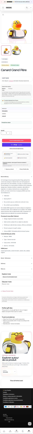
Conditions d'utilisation (8, 402)
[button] (30, 7)
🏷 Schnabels (5, 59)
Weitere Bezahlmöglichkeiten (16, 148)
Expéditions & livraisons (8, 394)
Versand (11, 80)
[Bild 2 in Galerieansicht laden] (16, 50)
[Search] (27, 7)
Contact (5, 392)
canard (4, 116)
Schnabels (5, 111)
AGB (9, 421)
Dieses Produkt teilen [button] (7, 291)
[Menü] (3, 7)
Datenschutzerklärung (9, 419)
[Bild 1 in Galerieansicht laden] (6, 50)
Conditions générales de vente (10, 398)
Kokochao (5, 415)
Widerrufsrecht (9, 417)
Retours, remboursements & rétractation (12, 396)
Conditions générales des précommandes (13, 400)
